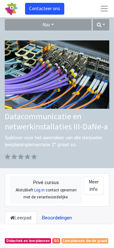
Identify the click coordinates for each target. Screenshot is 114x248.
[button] (101, 25)
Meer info (94, 185)
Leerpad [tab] (23, 218)
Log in (39, 190)
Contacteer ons (44, 8)
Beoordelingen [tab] (57, 218)
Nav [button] (46, 25)
